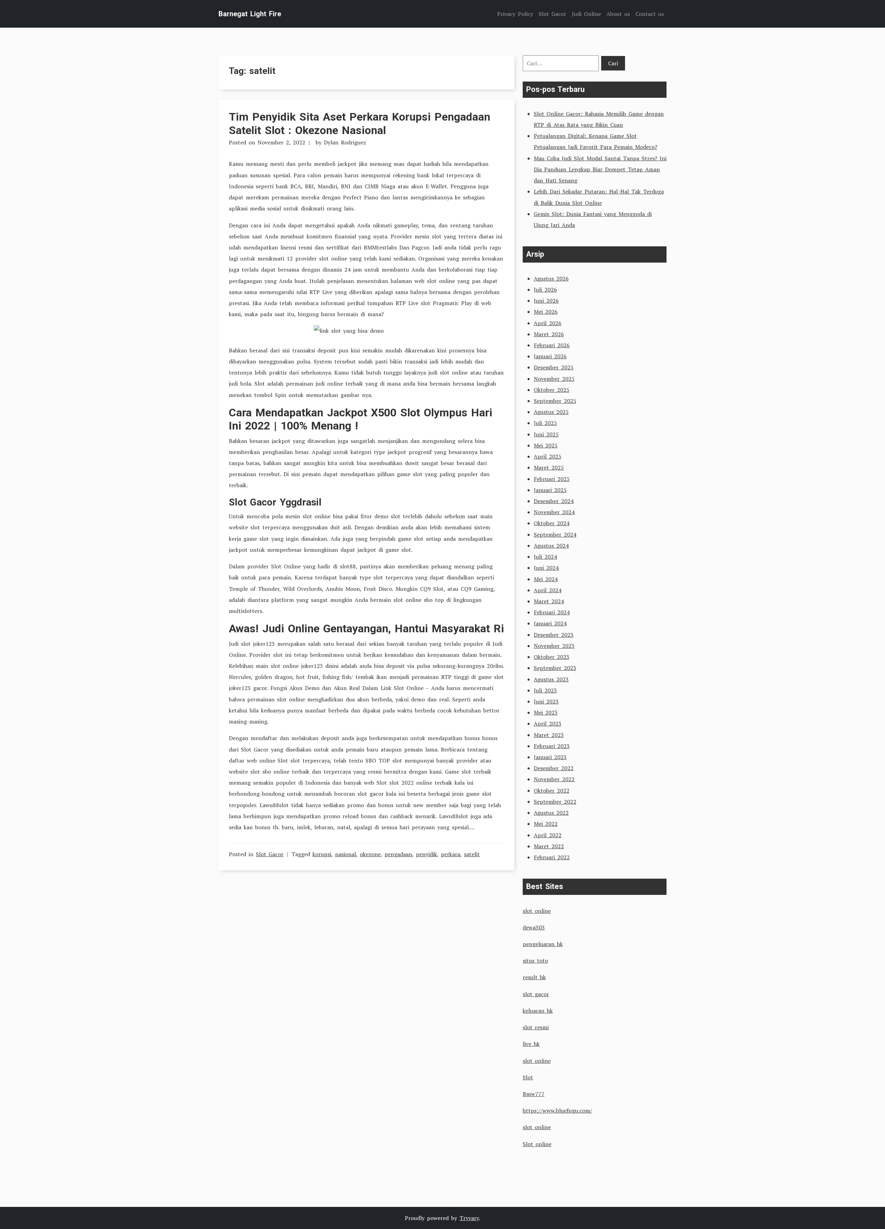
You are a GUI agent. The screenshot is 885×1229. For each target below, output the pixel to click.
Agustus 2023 (551, 679)
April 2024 (547, 590)
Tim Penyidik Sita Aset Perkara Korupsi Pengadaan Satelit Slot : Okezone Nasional (359, 123)
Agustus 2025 (551, 412)
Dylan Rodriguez (345, 142)
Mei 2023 (546, 712)
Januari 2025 (550, 490)
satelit (472, 854)
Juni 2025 (546, 434)
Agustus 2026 (551, 278)
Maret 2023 (549, 735)
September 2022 (555, 801)
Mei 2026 (546, 311)
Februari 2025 (552, 479)
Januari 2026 (550, 356)
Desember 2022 (554, 768)
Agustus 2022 (551, 812)
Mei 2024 (546, 579)
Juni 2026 (546, 300)
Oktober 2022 (551, 790)
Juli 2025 (545, 423)
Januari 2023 (550, 757)
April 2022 (547, 835)
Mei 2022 (546, 824)
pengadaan (398, 854)
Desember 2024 (554, 501)
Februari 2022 (552, 857)
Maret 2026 (549, 334)
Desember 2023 (554, 635)
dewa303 (534, 927)
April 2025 (547, 456)
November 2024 (554, 512)
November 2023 (554, 646)
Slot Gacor (269, 854)
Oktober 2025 (551, 390)
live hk (531, 1044)
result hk (534, 977)
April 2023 (547, 723)
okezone (370, 854)
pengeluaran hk (543, 944)
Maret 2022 (549, 846)
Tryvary (469, 1218)
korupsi (322, 854)
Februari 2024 (552, 612)
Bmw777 (533, 1094)
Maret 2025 (549, 467)
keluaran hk (538, 1010)
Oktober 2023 (551, 657)
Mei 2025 (546, 445)
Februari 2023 (552, 746)
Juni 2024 (546, 567)
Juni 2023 (546, 701)
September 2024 (555, 534)
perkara (450, 854)
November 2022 (554, 779)
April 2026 (547, 323)
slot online (537, 911)
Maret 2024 (549, 601)
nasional (345, 854)
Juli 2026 (545, 289)
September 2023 (555, 668)
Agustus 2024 (551, 545)
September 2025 (555, 401)
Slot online (537, 1144)
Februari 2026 (552, 345)
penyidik (426, 854)
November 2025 (554, 378)
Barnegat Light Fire (249, 14)
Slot (528, 1077)
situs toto (535, 960)
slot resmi (536, 1027)
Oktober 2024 (551, 523)
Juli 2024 (545, 556)
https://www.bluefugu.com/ (557, 1110)
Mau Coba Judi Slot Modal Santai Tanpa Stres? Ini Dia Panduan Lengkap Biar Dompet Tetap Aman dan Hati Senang (600, 169)
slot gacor (536, 994)
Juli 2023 (545, 690)
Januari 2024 (550, 623)
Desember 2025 (554, 367)
